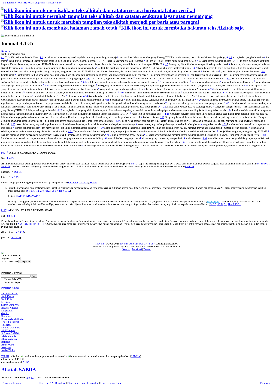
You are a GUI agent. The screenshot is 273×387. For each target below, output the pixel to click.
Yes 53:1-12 (33, 190)
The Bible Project (10, 322)
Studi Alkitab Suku (10, 327)
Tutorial (84, 383)
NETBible (10, 2)
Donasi (147, 249)
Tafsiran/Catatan (9, 293)
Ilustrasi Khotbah (9, 307)
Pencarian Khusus (10, 287)
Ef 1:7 (55, 190)
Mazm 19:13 (213, 201)
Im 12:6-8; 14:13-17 (78, 182)
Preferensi (265, 383)
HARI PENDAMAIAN (28, 196)
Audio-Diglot (8, 350)
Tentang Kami (114, 383)
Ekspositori (6, 310)
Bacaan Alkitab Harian (12, 319)
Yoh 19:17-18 (25, 224)
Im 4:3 (10, 158)
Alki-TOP (6, 347)
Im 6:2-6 (189, 166)
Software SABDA (10, 333)
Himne (58, 2)
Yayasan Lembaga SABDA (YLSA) (138, 243)
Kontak (126, 249)
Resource (6, 316)
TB (3, 2)
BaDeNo (5, 341)
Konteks (5, 51)
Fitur (69, 383)
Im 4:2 (134, 163)
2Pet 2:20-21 (234, 204)
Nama (42, 2)
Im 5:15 (18, 171)
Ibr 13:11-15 (39, 224)
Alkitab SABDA (18, 369)
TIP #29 (5, 356)
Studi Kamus (7, 296)
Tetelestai (6, 324)
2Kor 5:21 (45, 190)
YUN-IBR (21, 2)
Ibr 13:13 (19, 232)
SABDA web (8, 330)
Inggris (30, 377)
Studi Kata (6, 299)
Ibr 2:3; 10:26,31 (218, 204)
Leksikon (6, 302)
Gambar (50, 2)
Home (42, 383)
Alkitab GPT (7, 344)
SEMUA (135, 356)
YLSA (26, 362)
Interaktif (94, 383)
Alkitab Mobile (8, 336)
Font (76, 383)
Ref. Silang (33, 2)
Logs (102, 383)
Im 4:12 (11, 215)
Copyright (100, 243)
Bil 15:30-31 (263, 163)
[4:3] (3, 153)
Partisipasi (137, 249)
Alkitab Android (9, 339)
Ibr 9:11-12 (64, 190)
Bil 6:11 (93, 182)
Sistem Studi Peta (10, 305)
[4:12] (4, 210)
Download (60, 383)
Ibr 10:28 (5, 166)
